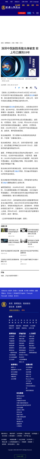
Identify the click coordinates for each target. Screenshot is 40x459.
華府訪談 (11, 350)
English (22, 293)
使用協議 (34, 433)
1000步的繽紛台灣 (30, 387)
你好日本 (28, 369)
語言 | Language (34, 1)
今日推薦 (32, 326)
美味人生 (28, 376)
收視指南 (19, 433)
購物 (23, 310)
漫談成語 (31, 345)
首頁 (2, 43)
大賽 (11, 1)
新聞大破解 (22, 348)
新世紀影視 (11, 444)
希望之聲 (4, 442)
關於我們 (12, 433)
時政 (17, 43)
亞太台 (9, 293)
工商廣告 (19, 426)
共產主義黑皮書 (21, 417)
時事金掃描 (22, 341)
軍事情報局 (22, 350)
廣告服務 (12, 436)
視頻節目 (26, 303)
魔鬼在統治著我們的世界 (24, 405)
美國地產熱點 (33, 352)
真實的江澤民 (20, 410)
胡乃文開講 (14, 372)
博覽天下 (11, 328)
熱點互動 (21, 338)
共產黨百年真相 (21, 400)
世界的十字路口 (23, 355)
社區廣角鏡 (12, 355)
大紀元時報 (22, 439)
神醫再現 (13, 376)
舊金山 (3, 293)
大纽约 (10, 290)
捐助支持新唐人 (14, 310)
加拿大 (15, 290)
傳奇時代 (19, 398)
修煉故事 (19, 423)
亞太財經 (11, 359)
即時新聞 (25, 326)
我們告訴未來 (20, 396)
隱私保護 (27, 433)
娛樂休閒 (29, 364)
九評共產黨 (20, 407)
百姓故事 (19, 419)
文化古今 (31, 350)
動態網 (30, 442)
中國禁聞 (11, 341)
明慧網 (24, 442)
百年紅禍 (19, 412)
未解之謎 (31, 336)
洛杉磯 (21, 290)
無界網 (4, 444)
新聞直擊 (11, 345)
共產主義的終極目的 (22, 403)
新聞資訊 (7, 43)
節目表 (11, 307)
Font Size (31, 87)
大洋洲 (26, 290)
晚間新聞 (11, 343)
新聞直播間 (22, 13)
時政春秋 (21, 343)
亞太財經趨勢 (13, 357)
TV (29, 13)
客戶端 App (27, 436)
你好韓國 (28, 372)
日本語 (10, 296)
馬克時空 (21, 357)
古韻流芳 (31, 341)
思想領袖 (21, 345)
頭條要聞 (11, 326)
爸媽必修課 (32, 348)
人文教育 (32, 333)
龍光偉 (31, 95)
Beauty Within (30, 379)
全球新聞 (11, 336)
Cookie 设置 (20, 456)
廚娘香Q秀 (29, 383)
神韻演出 (24, 328)
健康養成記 (14, 374)
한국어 (16, 296)
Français (29, 293)
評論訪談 (22, 333)
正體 (23, 1)
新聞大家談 (22, 336)
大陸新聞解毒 (23, 359)
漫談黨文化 (20, 421)
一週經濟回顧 (13, 352)
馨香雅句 (31, 343)
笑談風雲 (31, 338)
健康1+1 (13, 367)
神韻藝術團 (13, 439)
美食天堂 (28, 374)
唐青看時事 (22, 352)
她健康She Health (16, 369)
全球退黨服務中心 (14, 442)
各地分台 (17, 1)
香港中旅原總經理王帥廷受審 (10, 251)
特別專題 (20, 393)
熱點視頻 (18, 326)
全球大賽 (31, 328)
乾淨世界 (29, 439)
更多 (18, 444)
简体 (26, 1)
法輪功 (16, 171)
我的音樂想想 (30, 390)
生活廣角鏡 (29, 367)
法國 (36, 290)
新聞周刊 (11, 348)
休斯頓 (31, 290)
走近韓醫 (13, 379)
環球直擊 (11, 338)
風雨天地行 (20, 414)
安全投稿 (4, 436)
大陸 (13, 43)
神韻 (6, 1)
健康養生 (14, 364)
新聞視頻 (12, 333)
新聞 (10, 317)
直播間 (18, 307)
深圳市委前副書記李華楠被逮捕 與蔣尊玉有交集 (33, 231)
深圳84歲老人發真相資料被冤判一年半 (14, 231)
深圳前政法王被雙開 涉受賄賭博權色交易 (33, 242)
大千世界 (28, 381)
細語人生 (21, 362)
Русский (4, 296)
